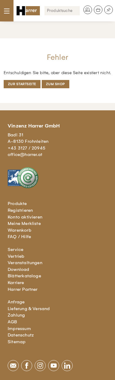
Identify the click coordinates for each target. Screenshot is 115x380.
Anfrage (16, 302)
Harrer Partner (23, 289)
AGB (12, 322)
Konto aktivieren (25, 217)
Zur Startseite (22, 84)
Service (15, 249)
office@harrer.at (25, 154)
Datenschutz (21, 335)
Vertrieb (16, 256)
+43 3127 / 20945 (26, 148)
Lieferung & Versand (29, 308)
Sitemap (16, 341)
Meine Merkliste (24, 223)
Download (18, 269)
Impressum (19, 328)
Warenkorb (19, 230)
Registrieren (20, 210)
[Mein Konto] (87, 10)
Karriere (16, 282)
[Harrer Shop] (28, 10)
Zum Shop (55, 84)
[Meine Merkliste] (108, 10)
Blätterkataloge (24, 276)
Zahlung (16, 315)
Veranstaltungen (25, 262)
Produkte (17, 203)
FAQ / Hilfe (19, 236)
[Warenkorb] (98, 10)
